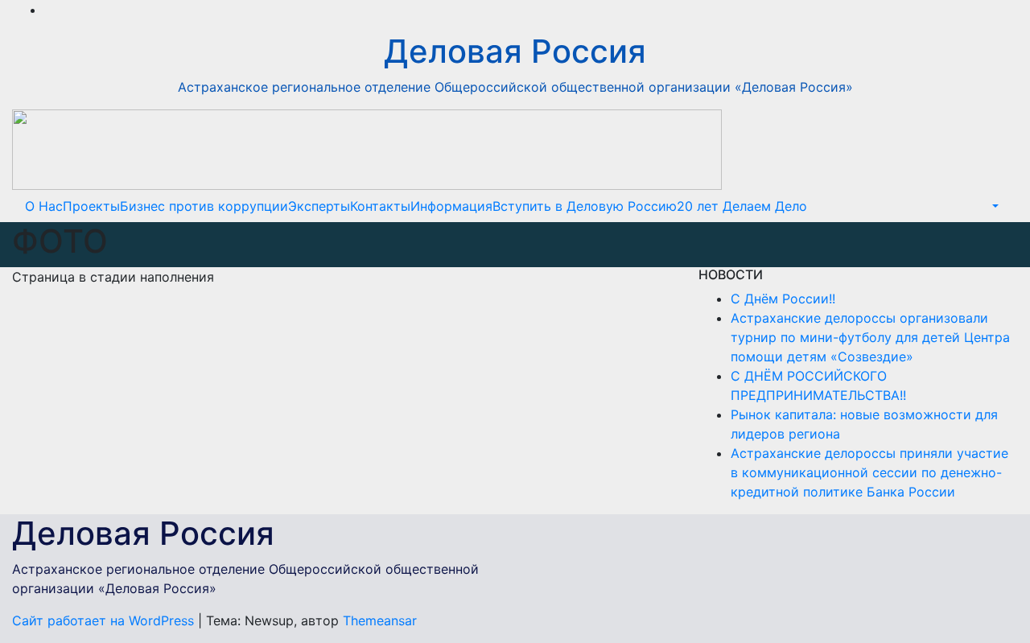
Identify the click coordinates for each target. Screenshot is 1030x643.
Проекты (91, 206)
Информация (451, 206)
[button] (994, 206)
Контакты (380, 206)
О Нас (44, 206)
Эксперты (319, 206)
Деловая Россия (515, 51)
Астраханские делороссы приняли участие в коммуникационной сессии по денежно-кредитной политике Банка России (869, 472)
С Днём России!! (783, 299)
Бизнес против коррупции (204, 206)
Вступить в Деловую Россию (584, 206)
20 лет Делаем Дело (742, 206)
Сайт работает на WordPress (105, 620)
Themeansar (380, 620)
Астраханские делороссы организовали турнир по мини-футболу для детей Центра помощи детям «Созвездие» (870, 337)
